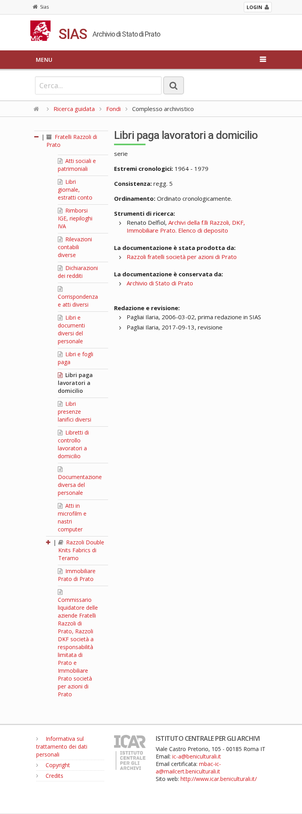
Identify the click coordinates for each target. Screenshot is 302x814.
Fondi (113, 109)
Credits (53, 775)
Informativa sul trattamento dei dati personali (61, 746)
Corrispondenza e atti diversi (78, 300)
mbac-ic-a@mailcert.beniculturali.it (188, 767)
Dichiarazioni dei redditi (78, 271)
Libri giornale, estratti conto (75, 189)
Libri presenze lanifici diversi (74, 411)
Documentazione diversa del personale (80, 484)
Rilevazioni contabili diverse (75, 247)
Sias (44, 7)
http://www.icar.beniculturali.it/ (218, 779)
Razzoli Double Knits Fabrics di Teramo (81, 550)
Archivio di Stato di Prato (160, 283)
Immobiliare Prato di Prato (77, 575)
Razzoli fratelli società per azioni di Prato (182, 257)
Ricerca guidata (74, 109)
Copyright (57, 765)
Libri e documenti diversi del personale (71, 329)
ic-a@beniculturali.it (196, 756)
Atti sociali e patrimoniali (77, 164)
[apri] (49, 542)
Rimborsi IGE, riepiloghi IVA (75, 218)
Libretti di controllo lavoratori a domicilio (73, 444)
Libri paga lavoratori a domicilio (75, 382)
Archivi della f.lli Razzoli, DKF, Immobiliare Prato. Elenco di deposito (186, 226)
